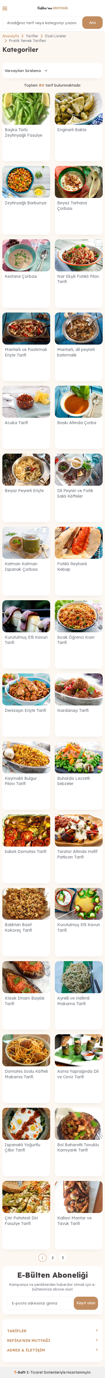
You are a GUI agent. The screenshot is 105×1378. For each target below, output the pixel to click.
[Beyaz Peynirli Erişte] (26, 470)
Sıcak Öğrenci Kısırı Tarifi (75, 640)
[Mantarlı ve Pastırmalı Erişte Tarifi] (26, 329)
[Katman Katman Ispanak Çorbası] (26, 543)
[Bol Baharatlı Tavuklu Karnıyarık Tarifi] (79, 1124)
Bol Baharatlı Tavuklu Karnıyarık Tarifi (78, 1147)
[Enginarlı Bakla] (79, 109)
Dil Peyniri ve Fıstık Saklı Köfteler (75, 493)
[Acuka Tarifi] (26, 402)
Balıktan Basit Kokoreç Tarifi (18, 927)
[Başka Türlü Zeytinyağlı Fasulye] (26, 109)
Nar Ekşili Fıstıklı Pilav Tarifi (78, 279)
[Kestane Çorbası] (26, 255)
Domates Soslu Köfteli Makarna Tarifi (26, 1074)
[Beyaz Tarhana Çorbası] (79, 182)
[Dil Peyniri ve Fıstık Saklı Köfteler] (79, 470)
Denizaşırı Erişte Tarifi (25, 710)
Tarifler (32, 36)
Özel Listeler (55, 36)
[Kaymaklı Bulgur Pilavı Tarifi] (26, 757)
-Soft (20, 1372)
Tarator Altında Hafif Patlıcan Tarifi (77, 854)
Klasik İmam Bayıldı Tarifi (24, 1001)
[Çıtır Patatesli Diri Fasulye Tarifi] (26, 1197)
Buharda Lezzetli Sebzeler (73, 781)
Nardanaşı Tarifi (73, 710)
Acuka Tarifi (16, 422)
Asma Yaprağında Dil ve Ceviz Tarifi (78, 1074)
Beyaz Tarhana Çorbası (72, 205)
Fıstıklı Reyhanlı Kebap (72, 566)
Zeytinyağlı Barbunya (25, 203)
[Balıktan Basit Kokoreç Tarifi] (26, 904)
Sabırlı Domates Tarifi (25, 851)
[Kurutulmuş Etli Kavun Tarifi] (26, 616)
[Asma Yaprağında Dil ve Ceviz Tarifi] (79, 1050)
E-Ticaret (35, 1372)
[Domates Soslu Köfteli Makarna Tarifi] (26, 1050)
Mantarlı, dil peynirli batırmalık (76, 352)
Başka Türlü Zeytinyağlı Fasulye (23, 132)
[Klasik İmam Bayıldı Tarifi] (26, 977)
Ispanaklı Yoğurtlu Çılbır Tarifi (22, 1147)
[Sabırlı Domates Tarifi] (26, 830)
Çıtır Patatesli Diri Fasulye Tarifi (21, 1220)
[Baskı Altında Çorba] (79, 402)
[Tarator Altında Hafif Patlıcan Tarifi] (79, 830)
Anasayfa (10, 36)
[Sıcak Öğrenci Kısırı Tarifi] (79, 616)
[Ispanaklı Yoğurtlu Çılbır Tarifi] (26, 1124)
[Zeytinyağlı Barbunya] (26, 182)
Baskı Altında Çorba (76, 422)
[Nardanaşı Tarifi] (79, 689)
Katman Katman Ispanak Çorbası (21, 566)
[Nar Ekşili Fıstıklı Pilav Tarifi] (79, 255)
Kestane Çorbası (21, 276)
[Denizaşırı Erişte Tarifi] (26, 689)
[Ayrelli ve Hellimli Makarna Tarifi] (79, 977)
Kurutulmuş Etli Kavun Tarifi (26, 640)
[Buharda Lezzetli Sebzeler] (79, 757)
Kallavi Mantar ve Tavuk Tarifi (74, 1220)
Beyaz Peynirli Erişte (24, 490)
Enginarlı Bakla (71, 129)
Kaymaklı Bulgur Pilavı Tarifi (21, 781)
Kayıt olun (85, 1302)
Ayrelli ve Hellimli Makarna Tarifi (73, 1001)
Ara (92, 22)
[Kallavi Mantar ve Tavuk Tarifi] (79, 1197)
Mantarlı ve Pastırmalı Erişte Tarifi (26, 352)
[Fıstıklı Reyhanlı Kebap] (79, 543)
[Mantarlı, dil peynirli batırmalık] (79, 329)
